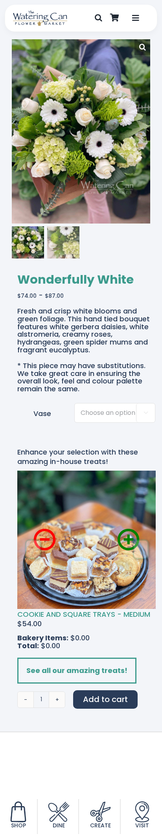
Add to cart (105, 699)
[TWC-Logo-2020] (40, 13)
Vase (42, 413)
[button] (98, 18)
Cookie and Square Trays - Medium (83, 614)
